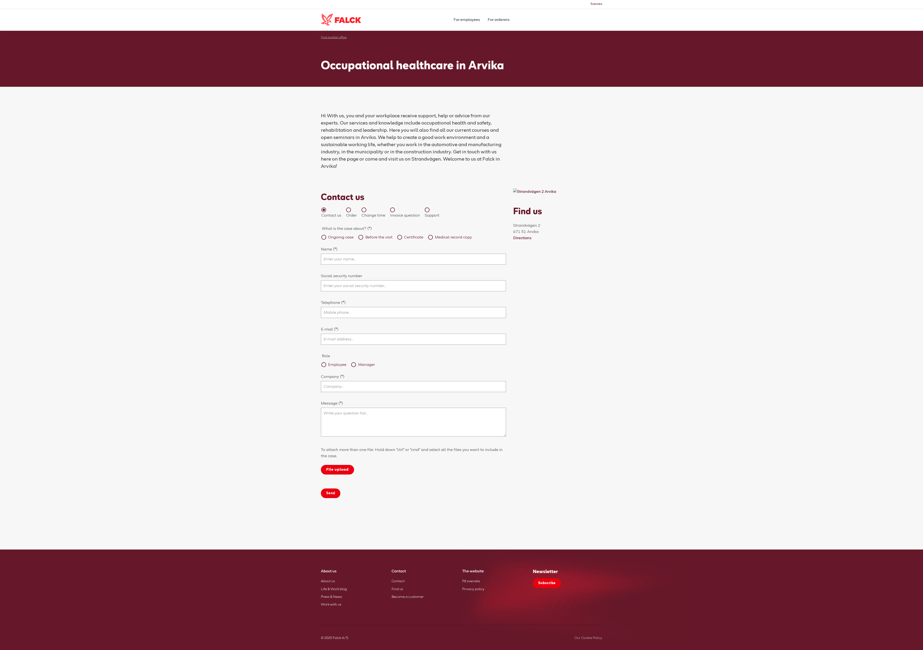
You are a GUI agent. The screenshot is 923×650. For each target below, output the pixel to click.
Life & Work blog (334, 589)
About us (328, 581)
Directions (522, 238)
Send (330, 493)
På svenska (471, 581)
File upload (337, 469)
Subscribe (547, 583)
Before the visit (378, 237)
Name (327, 249)
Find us (397, 589)
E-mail (327, 329)
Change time (373, 215)
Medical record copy (453, 237)
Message (329, 403)
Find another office (334, 37)
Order (351, 215)
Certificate (413, 237)
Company (330, 377)
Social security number (341, 276)
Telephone (331, 303)
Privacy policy (473, 589)
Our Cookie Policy (588, 638)
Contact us (331, 215)
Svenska (596, 4)
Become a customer (408, 597)
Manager (366, 365)
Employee (337, 365)
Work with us (331, 604)
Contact (398, 581)
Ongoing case (341, 237)
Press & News (331, 597)
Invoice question (405, 215)
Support (432, 215)
